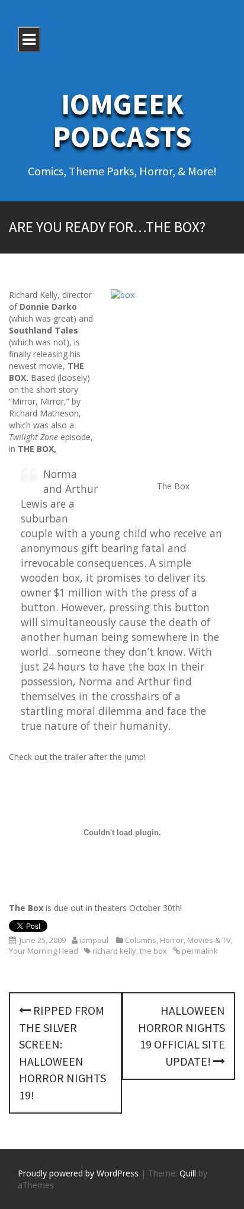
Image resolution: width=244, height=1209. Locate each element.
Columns (140, 940)
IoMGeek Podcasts (122, 120)
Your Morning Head (43, 950)
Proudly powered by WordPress (78, 1173)
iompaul (93, 940)
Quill (187, 1173)
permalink (199, 950)
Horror (172, 940)
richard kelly (114, 950)
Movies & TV (209, 940)
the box (153, 950)
